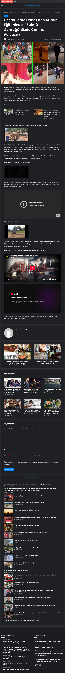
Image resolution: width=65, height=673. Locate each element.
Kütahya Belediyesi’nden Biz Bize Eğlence (52, 390)
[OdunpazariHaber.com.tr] (32, 5)
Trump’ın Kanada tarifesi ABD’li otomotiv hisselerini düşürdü (22, 620)
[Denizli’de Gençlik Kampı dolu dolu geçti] (8, 112)
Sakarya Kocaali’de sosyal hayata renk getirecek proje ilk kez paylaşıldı (12, 390)
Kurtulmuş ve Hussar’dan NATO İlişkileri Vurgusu (29, 495)
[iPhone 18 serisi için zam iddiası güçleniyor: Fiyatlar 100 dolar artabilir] (8, 520)
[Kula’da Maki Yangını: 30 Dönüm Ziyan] (8, 542)
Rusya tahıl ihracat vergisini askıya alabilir (27, 510)
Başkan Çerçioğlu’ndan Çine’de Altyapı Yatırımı (29, 502)
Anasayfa (7, 12)
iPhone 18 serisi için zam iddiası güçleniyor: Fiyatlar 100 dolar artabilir (35, 517)
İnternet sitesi (37, 455)
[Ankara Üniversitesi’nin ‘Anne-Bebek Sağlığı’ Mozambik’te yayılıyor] (8, 607)
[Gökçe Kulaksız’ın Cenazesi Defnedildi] (8, 550)
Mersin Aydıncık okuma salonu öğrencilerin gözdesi (32, 411)
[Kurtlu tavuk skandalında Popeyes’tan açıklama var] (8, 535)
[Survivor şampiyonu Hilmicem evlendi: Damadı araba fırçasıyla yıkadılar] (52, 403)
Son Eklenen (32, 478)
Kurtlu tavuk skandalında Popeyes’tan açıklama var (30, 533)
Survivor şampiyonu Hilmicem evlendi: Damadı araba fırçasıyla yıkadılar (52, 411)
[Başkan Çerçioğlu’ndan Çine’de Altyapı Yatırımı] (8, 505)
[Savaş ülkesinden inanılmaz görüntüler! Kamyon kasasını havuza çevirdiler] (8, 615)
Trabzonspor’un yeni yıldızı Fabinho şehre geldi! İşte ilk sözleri (33, 598)
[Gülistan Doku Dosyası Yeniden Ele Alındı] (8, 558)
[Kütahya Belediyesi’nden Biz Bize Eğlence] (52, 383)
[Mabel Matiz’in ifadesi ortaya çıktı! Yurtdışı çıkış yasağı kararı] (12, 403)
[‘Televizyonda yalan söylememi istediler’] (8, 527)
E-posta (6, 455)
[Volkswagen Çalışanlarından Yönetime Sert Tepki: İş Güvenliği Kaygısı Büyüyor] (8, 577)
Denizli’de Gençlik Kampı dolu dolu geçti (26, 582)
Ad (5, 449)
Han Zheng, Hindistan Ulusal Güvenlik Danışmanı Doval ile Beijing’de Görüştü (27, 484)
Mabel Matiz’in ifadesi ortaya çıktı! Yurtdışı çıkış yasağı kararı (12, 411)
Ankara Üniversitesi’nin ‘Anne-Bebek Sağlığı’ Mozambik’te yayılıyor (35, 605)
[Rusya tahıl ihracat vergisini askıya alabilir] (8, 512)
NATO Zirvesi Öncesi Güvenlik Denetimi (16, 570)
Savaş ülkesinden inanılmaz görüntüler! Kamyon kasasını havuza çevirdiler (37, 613)
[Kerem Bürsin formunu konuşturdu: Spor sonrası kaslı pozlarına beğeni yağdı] (38, 112)
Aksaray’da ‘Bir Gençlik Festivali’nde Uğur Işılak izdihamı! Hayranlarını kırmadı (31, 391)
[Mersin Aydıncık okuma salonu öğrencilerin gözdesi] (32, 403)
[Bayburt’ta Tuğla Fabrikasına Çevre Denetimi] (8, 565)
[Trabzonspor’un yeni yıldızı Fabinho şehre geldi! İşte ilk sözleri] (8, 600)
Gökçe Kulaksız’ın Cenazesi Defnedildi (26, 548)
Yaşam (12, 12)
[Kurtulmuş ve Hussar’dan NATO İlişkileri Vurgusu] (8, 497)
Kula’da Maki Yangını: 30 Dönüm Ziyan (26, 540)
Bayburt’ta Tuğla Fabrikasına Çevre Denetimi (28, 563)
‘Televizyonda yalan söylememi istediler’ (24, 1)
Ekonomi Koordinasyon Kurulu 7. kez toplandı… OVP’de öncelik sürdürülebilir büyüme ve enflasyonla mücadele (33, 591)
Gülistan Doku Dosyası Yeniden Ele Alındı (26, 555)
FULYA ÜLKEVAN (11, 39)
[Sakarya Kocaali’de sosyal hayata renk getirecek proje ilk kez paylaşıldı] (12, 383)
